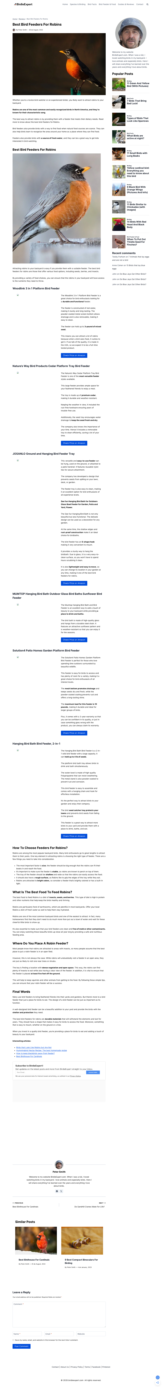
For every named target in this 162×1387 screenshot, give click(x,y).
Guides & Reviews (126, 4)
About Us (65, 1367)
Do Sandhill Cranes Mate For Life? (90, 1205)
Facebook (96, 1367)
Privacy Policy (77, 1367)
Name (17, 1334)
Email (49, 1334)
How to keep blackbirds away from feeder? (35, 1053)
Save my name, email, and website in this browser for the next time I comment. (46, 1340)
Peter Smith (22, 30)
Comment (19, 1304)
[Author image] (14, 30)
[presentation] (36, 1240)
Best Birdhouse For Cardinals (29, 1056)
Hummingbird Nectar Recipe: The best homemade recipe (41, 1050)
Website (81, 1334)
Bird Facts (92, 4)
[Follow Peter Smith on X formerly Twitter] (61, 1191)
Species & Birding (77, 4)
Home (65, 4)
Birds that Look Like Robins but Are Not (33, 1047)
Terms (87, 1367)
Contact (139, 4)
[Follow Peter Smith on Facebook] (57, 1191)
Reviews (22, 19)
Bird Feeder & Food (107, 4)
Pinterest (106, 1367)
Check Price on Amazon (74, 355)
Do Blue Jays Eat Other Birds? (133, 274)
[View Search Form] (147, 4)
